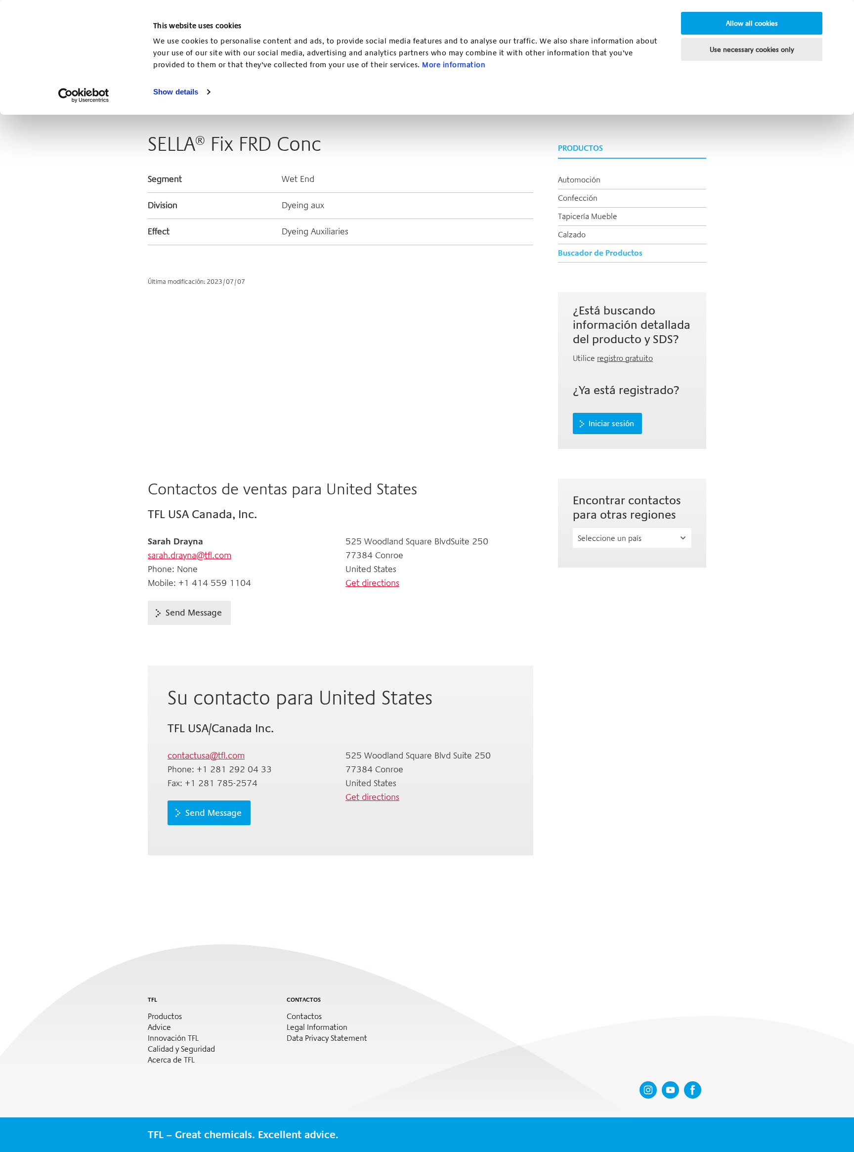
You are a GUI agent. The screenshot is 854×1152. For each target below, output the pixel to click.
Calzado (572, 234)
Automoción (579, 179)
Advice (159, 1027)
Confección (578, 198)
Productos (165, 1016)
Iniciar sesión (611, 424)
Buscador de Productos (600, 253)
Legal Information (317, 1027)
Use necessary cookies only (752, 49)
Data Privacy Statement (327, 1038)
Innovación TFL (173, 1038)
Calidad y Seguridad (181, 1049)
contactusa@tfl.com (206, 755)
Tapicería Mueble (587, 216)
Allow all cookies (752, 23)
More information (453, 64)
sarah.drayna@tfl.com (189, 555)
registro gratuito (625, 358)
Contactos (304, 1016)
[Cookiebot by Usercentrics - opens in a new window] (84, 95)
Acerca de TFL (171, 1060)
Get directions (372, 582)
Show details (175, 92)
